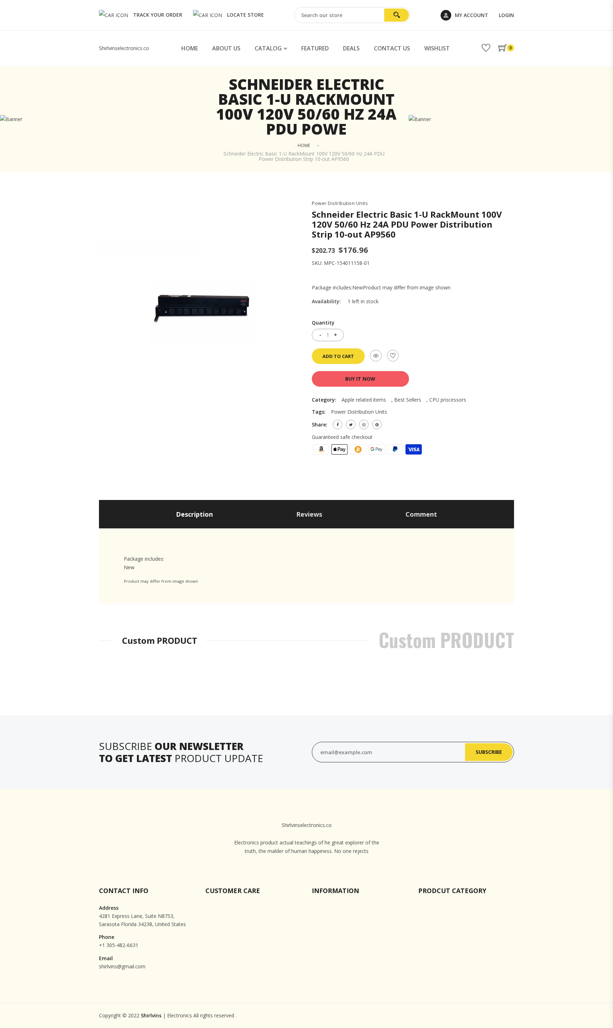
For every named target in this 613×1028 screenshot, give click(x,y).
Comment (421, 514)
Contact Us (392, 48)
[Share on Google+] (364, 424)
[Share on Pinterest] (377, 424)
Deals (351, 48)
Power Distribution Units (340, 203)
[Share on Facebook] (337, 424)
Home (189, 48)
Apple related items (364, 399)
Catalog (268, 48)
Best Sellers (407, 399)
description (194, 514)
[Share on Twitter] (350, 424)
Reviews (309, 514)
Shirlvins (151, 1015)
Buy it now (360, 378)
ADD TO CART (338, 356)
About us (226, 48)
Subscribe (489, 752)
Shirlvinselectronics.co (124, 48)
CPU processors (447, 399)
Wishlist (437, 48)
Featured (315, 48)
